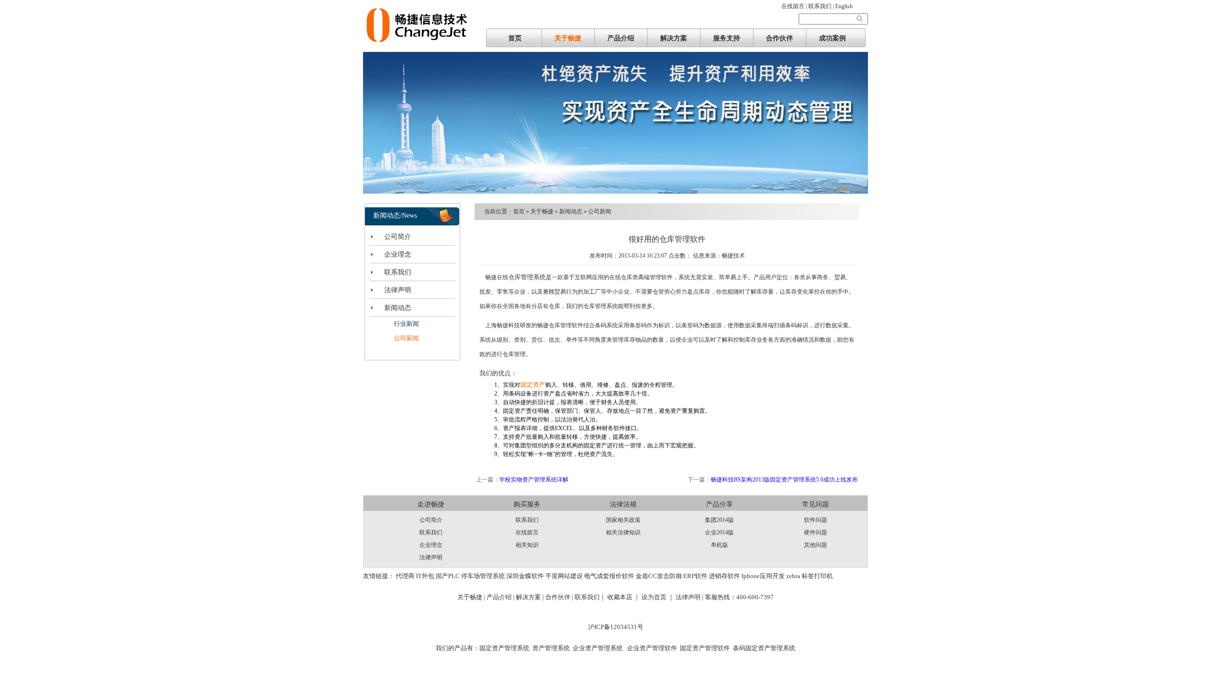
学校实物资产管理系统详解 (533, 479)
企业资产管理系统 (598, 648)
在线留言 (527, 532)
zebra (793, 576)
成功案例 (832, 38)
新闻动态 (397, 307)
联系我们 (397, 272)
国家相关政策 (623, 520)
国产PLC (448, 576)
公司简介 (397, 236)
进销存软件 (724, 576)
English (844, 6)
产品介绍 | (501, 597)
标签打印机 (817, 576)
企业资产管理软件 (651, 648)
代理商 (405, 576)
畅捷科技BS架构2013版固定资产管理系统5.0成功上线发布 (784, 479)
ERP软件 (695, 576)
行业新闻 (406, 323)
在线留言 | (794, 6)
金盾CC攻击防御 (659, 576)
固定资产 (532, 384)
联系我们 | (821, 6)
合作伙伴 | (560, 597)
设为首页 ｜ (657, 597)
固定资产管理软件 (705, 648)
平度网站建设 (564, 576)
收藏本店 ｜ (623, 597)
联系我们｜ (590, 597)
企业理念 (397, 254)
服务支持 (726, 38)
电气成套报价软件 (609, 576)
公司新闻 (406, 338)
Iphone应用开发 (763, 576)
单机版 (719, 545)
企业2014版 (719, 532)
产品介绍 (620, 38)
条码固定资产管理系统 (764, 648)
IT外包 (425, 576)
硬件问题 (815, 532)
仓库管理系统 (527, 277)
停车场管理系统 (483, 576)
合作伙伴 (779, 38)
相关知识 (527, 545)
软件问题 (815, 520)
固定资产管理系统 (504, 648)
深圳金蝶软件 (525, 576)
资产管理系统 (551, 648)
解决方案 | (530, 597)
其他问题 (815, 545)
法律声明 (397, 290)
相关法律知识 (623, 532)
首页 (515, 38)
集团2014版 (719, 520)
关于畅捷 (567, 38)
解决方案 (673, 38)
